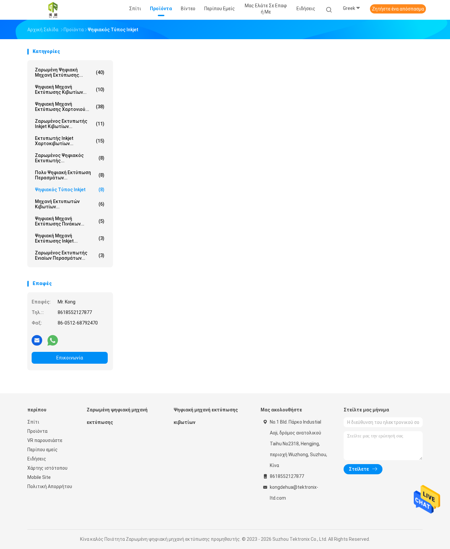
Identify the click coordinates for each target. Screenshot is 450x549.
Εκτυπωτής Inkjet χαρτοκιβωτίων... (69, 141)
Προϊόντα (37, 431)
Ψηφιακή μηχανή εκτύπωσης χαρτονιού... (69, 106)
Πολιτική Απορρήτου (49, 486)
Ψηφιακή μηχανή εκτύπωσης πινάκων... (69, 221)
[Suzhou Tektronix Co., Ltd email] (37, 340)
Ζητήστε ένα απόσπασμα (398, 9)
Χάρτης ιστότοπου (47, 468)
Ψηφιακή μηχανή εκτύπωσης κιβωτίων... (69, 89)
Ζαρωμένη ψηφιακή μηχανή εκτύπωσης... (69, 72)
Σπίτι (33, 422)
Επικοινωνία (69, 357)
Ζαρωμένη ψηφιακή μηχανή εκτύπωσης (117, 416)
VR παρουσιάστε (44, 440)
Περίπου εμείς (42, 449)
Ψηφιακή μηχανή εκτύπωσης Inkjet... (69, 238)
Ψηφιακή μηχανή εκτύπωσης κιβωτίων (206, 416)
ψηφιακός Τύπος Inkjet (69, 189)
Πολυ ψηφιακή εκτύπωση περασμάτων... (69, 175)
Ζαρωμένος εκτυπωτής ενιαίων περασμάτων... (69, 255)
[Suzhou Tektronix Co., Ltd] (53, 10)
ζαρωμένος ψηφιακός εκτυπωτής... (69, 158)
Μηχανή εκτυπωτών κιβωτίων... (69, 204)
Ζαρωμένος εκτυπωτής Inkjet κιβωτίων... (69, 123)
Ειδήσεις (36, 458)
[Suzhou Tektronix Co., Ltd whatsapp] (52, 340)
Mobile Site (39, 477)
